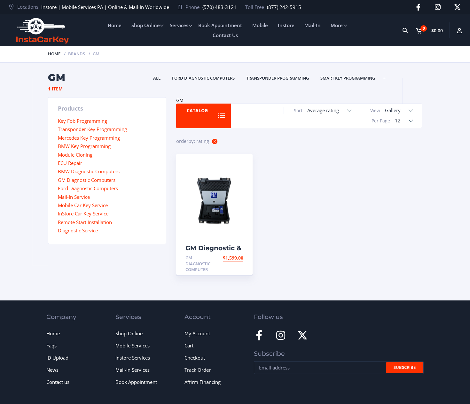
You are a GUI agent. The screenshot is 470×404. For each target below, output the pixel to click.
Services (179, 25)
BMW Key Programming (84, 146)
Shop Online (145, 25)
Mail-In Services (132, 370)
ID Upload (57, 357)
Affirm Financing (202, 382)
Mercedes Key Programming (89, 138)
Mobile (260, 25)
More (337, 25)
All (157, 78)
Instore (286, 25)
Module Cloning (75, 155)
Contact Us (225, 35)
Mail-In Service (74, 197)
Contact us (57, 382)
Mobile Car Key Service (83, 205)
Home (114, 25)
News (52, 370)
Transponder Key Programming (92, 129)
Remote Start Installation (85, 222)
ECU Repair (70, 163)
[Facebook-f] (418, 7)
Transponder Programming (277, 78)
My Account (197, 333)
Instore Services (132, 357)
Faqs (51, 345)
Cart (188, 345)
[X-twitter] (457, 7)
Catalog (197, 110)
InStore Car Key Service (83, 213)
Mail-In (312, 25)
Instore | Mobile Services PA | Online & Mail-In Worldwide (105, 7)
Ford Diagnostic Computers (203, 78)
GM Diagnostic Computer (197, 263)
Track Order (197, 370)
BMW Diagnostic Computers (89, 171)
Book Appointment (220, 25)
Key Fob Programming (82, 121)
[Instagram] (438, 7)
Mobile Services (132, 345)
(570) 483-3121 (219, 7)
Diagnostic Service (78, 230)
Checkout (194, 357)
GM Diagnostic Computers (86, 180)
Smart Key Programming (347, 78)
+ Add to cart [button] (226, 258)
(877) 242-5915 (284, 7)
